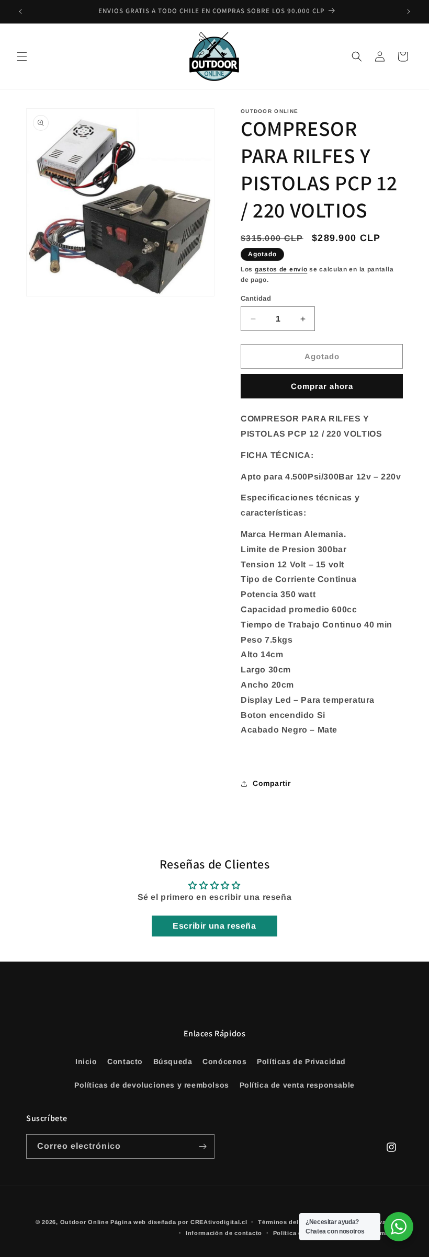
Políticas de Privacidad (301, 1061)
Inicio (86, 1061)
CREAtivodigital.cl (218, 1222)
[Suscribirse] (202, 1146)
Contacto (125, 1061)
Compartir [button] (271, 783)
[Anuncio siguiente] (408, 11)
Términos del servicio (291, 1222)
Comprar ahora (322, 386)
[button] (21, 56)
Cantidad (256, 298)
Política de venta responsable (297, 1085)
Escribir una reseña (214, 925)
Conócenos (224, 1061)
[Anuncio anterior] (20, 11)
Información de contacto (224, 1233)
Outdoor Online (84, 1222)
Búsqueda (173, 1061)
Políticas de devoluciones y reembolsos (151, 1085)
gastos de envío (281, 269)
